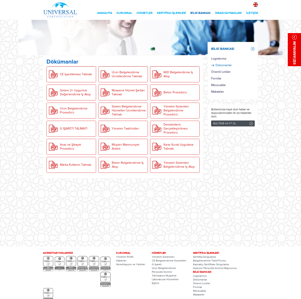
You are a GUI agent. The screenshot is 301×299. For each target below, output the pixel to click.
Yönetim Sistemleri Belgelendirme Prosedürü (176, 110)
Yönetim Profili (125, 256)
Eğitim (155, 283)
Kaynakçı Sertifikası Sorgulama (211, 264)
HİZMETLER (144, 13)
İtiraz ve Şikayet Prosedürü (70, 146)
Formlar (216, 78)
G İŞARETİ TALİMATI (73, 128)
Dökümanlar (224, 65)
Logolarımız (219, 58)
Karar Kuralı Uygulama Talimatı (178, 146)
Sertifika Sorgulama (204, 256)
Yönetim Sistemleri (163, 256)
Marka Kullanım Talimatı (75, 165)
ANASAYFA (104, 13)
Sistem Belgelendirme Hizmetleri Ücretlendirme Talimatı (129, 110)
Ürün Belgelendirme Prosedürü (73, 110)
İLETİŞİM (252, 13)
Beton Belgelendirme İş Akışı (128, 165)
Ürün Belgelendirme (164, 268)
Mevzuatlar (218, 85)
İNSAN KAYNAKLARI (228, 13)
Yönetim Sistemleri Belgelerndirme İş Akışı (179, 165)
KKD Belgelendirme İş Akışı (178, 74)
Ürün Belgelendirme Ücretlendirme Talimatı (127, 74)
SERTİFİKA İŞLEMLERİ (171, 13)
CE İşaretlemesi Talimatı (76, 74)
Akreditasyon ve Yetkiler (130, 264)
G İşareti (157, 264)
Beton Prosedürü (175, 92)
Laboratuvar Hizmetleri (165, 279)
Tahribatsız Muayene (164, 275)
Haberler (121, 260)
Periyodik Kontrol (162, 271)
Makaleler (217, 92)
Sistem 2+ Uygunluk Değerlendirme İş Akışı (75, 92)
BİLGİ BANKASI (200, 13)
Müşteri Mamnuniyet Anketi (125, 146)
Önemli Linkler (221, 72)
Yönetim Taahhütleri (125, 128)
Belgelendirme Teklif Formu (209, 260)
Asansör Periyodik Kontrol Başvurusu (215, 268)
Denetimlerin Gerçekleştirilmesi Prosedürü (176, 128)
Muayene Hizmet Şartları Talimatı (128, 92)
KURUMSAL (124, 13)
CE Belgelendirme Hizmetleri (169, 260)
